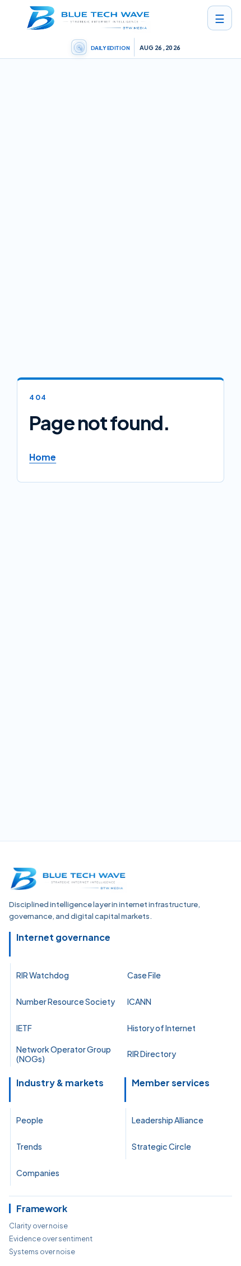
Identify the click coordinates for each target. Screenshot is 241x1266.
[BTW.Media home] (88, 18)
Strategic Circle (161, 1146)
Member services (171, 1083)
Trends (29, 1146)
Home (42, 457)
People (29, 1120)
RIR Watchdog (42, 975)
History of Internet (161, 1028)
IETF (24, 1028)
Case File (144, 975)
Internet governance (63, 937)
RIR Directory (151, 1054)
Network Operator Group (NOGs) (63, 1054)
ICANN (139, 1001)
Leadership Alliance (167, 1120)
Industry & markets (60, 1083)
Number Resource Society (65, 1001)
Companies (37, 1173)
